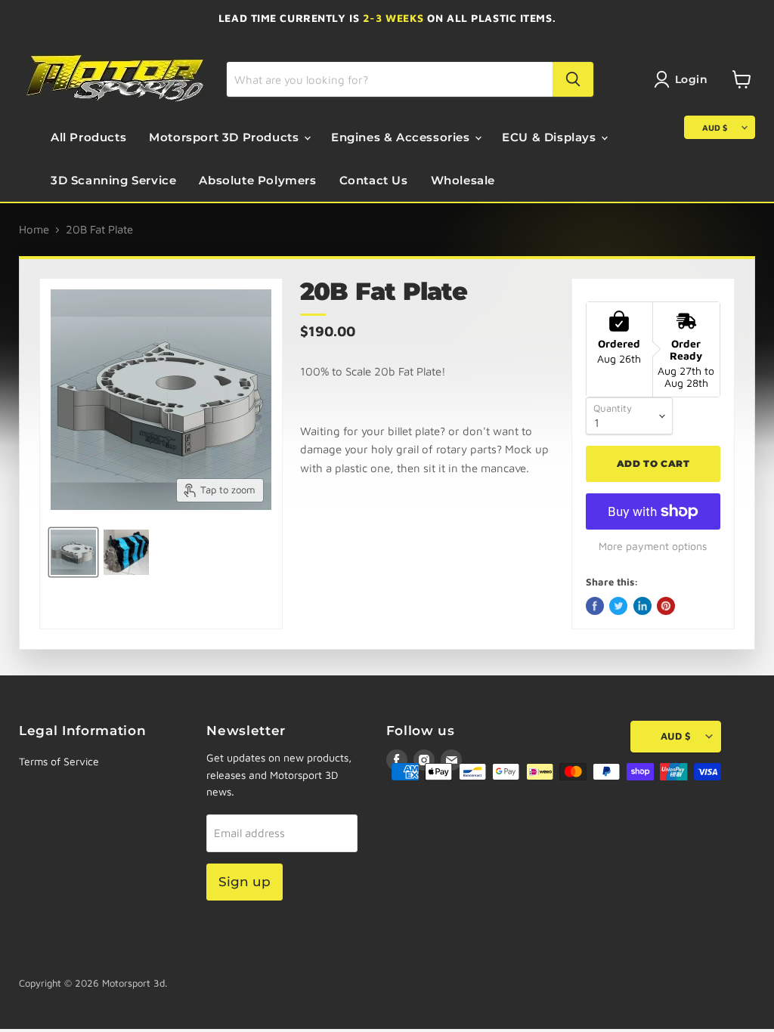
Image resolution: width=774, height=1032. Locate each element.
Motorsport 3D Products (225, 137)
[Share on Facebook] (595, 606)
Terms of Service (59, 761)
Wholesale (463, 180)
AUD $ (714, 127)
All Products (88, 137)
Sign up (244, 881)
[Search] (573, 79)
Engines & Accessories (402, 137)
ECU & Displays (550, 137)
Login (691, 79)
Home (34, 229)
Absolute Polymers (257, 180)
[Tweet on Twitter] (618, 606)
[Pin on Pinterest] (666, 606)
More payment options (653, 546)
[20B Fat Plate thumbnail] (73, 552)
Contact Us (373, 180)
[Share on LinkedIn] (642, 606)
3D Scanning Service (113, 180)
